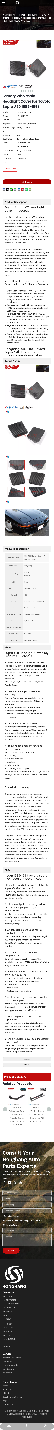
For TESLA (7, 1319)
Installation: (8, 150)
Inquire (28, 182)
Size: (5, 146)
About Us (7, 1389)
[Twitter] (15, 1182)
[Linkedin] (9, 1182)
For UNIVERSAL (9, 1339)
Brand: (5, 116)
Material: (6, 135)
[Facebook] (4, 1182)
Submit (11, 1250)
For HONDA (7, 1324)
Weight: (6, 154)
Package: (7, 158)
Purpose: (7, 123)
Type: (5, 142)
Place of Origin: (9, 127)
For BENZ (6, 1342)
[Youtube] (20, 1182)
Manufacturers (12, 1225)
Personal (9, 1220)
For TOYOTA (8, 1327)
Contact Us (8, 1404)
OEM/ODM (7, 1361)
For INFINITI (7, 1311)
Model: (6, 112)
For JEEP (6, 1315)
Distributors (37, 1220)
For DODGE (7, 1296)
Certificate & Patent (12, 1397)
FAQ (4, 1376)
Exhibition (7, 1393)
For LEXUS (7, 1335)
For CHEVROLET (9, 1300)
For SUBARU (8, 1331)
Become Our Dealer (12, 1357)
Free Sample (8, 1369)
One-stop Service (11, 1365)
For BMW (6, 1346)
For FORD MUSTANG (11, 1303)
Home (5, 1385)
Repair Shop (23, 1220)
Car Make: (7, 139)
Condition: (7, 119)
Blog (5, 1400)
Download (7, 1372)
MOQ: (5, 131)
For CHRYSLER (9, 1307)
